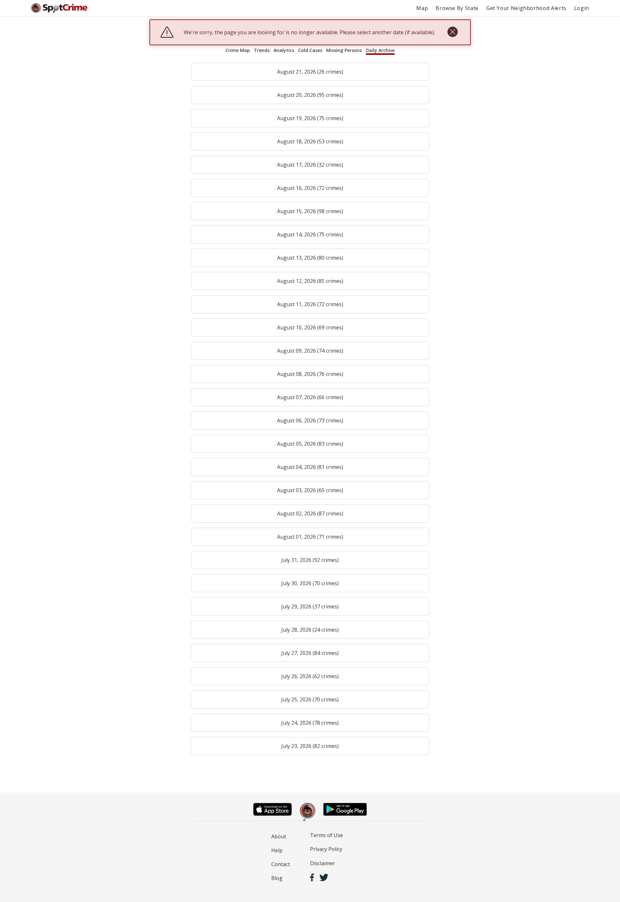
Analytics (284, 50)
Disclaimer (322, 863)
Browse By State (457, 8)
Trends (262, 50)
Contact (280, 864)
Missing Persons (344, 50)
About (278, 836)
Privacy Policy (326, 849)
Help (277, 850)
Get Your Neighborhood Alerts (526, 8)
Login (581, 8)
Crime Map (237, 50)
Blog (277, 878)
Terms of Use (326, 835)
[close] (452, 32)
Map (422, 8)
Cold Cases (310, 50)
